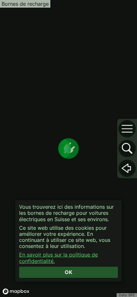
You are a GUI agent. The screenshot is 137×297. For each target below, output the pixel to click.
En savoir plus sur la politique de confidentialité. (58, 258)
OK (68, 272)
